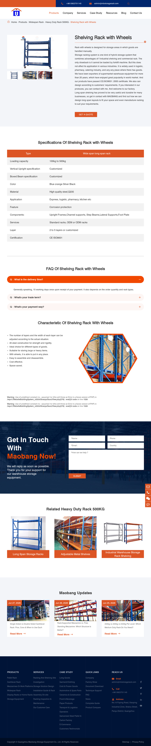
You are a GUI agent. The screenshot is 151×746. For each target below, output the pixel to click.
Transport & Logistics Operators (69, 709)
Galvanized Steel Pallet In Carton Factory (70, 718)
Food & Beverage (67, 699)
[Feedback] (148, 504)
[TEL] (148, 492)
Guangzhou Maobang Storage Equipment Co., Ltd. (39, 742)
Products (54, 13)
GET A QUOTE (86, 114)
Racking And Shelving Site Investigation (44, 680)
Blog (123, 13)
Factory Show (91, 682)
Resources (111, 13)
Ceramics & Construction (70, 695)
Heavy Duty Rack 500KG (57, 22)
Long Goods (65, 678)
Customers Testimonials (70, 729)
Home (14, 22)
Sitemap (125, 742)
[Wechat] (148, 498)
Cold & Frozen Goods (69, 686)
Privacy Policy (138, 742)
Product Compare (93, 707)
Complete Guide (93, 703)
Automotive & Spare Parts (70, 690)
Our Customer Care (41, 707)
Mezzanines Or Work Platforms (20, 686)
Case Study (96, 13)
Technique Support (94, 690)
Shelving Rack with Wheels (83, 22)
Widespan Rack (36, 22)
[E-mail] (148, 487)
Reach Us (117, 672)
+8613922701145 (73, 3)
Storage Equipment (15, 699)
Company (68, 13)
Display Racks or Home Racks (20, 695)
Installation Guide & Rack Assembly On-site (44, 692)
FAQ (87, 695)
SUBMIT (77, 476)
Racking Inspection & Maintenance (42, 701)
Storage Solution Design (43, 686)
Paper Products (66, 703)
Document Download (94, 686)
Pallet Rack (12, 678)
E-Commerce (65, 724)
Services (81, 13)
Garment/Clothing (67, 682)
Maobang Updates (75, 593)
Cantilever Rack (14, 682)
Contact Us (136, 13)
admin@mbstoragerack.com (106, 3)
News (88, 699)
